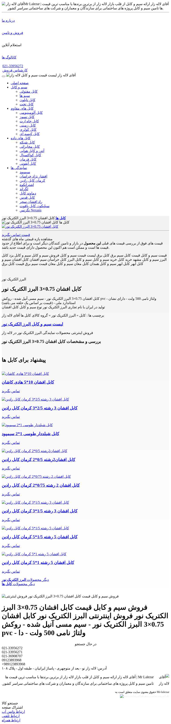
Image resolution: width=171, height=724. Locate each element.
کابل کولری (28, 129)
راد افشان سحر (31, 202)
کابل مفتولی (29, 91)
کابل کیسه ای (30, 134)
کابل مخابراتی (30, 146)
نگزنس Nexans (30, 210)
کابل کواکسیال (30, 155)
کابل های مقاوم (22, 108)
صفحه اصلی (20, 83)
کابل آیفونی (28, 163)
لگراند (24, 189)
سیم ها (25, 96)
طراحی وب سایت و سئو (156, 696)
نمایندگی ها (19, 168)
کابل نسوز (27, 117)
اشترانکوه (27, 185)
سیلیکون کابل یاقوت (34, 206)
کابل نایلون (27, 100)
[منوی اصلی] (3, 76)
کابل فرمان (28, 159)
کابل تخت (27, 104)
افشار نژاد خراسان (33, 176)
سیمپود (25, 172)
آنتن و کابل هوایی (32, 151)
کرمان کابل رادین (32, 180)
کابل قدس (27, 197)
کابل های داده (21, 138)
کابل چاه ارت (29, 121)
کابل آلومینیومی (31, 113)
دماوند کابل (28, 193)
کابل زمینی (28, 125)
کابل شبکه (27, 142)
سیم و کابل (19, 87)
